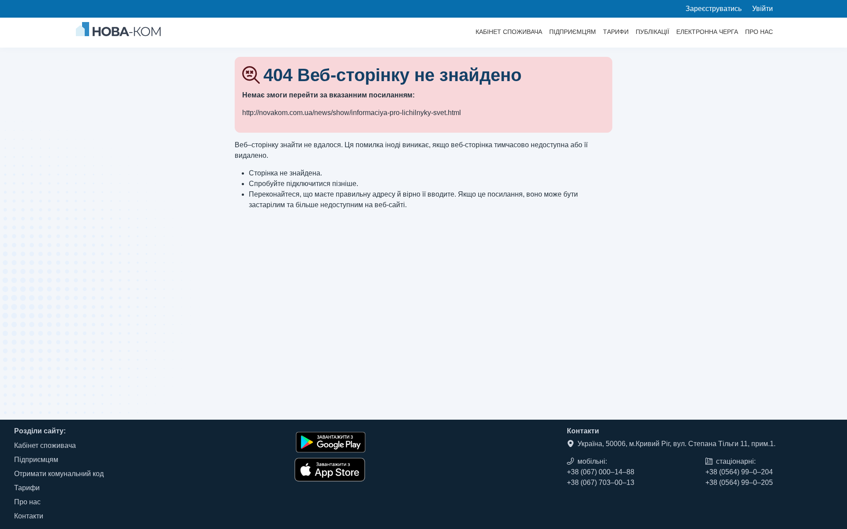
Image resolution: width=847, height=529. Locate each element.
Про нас (759, 31)
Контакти (28, 516)
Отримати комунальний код (59, 473)
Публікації (652, 31)
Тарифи (616, 31)
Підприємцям (572, 31)
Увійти (762, 8)
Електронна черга (707, 31)
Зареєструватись (714, 8)
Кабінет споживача (509, 31)
